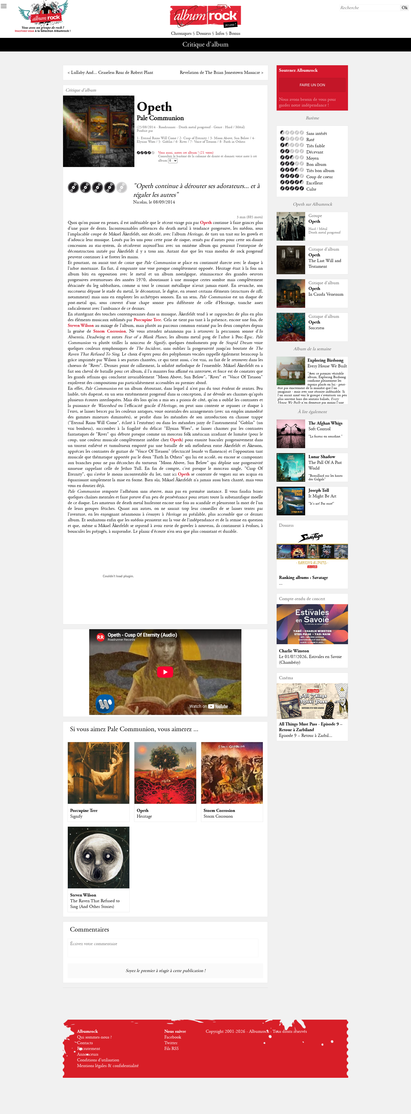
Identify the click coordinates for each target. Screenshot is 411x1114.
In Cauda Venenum (325, 294)
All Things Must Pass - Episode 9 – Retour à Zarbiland (310, 727)
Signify (76, 816)
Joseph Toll (318, 490)
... (281, 583)
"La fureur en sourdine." (325, 436)
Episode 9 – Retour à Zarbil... (305, 736)
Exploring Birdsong (325, 360)
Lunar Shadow (321, 457)
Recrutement (88, 1049)
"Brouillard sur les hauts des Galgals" (325, 477)
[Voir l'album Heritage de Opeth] (165, 802)
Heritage (144, 816)
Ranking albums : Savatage (303, 577)
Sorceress (316, 328)
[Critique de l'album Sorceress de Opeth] (291, 340)
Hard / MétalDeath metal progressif (324, 231)
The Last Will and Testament (324, 263)
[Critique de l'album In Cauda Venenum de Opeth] (291, 306)
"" (312, 393)
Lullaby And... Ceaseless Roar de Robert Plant (112, 73)
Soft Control (319, 429)
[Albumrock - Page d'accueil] (205, 27)
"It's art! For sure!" (321, 503)
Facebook (172, 1037)
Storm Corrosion (219, 810)
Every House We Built (327, 366)
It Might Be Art (322, 496)
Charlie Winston (294, 651)
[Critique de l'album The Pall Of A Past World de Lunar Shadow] (291, 480)
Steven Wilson (83, 895)
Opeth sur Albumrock (312, 204)
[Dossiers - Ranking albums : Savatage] (312, 569)
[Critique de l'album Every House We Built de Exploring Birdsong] (291, 384)
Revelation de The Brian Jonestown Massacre (220, 73)
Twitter (170, 1043)
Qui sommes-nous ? (94, 1037)
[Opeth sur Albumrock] (291, 239)
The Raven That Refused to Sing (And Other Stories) (95, 904)
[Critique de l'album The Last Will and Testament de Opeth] (291, 273)
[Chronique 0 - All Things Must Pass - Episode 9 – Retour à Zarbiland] (312, 705)
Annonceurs (87, 1054)
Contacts (85, 1043)
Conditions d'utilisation (98, 1060)
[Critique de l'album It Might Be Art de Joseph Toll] (291, 514)
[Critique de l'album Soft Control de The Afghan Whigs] (291, 447)
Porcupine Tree (84, 810)
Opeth (154, 107)
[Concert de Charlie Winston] (312, 643)
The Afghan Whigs (325, 423)
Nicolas (140, 202)
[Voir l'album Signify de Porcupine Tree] (98, 802)
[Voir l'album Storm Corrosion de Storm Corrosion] (232, 802)
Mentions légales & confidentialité (108, 1066)
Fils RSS (171, 1049)
